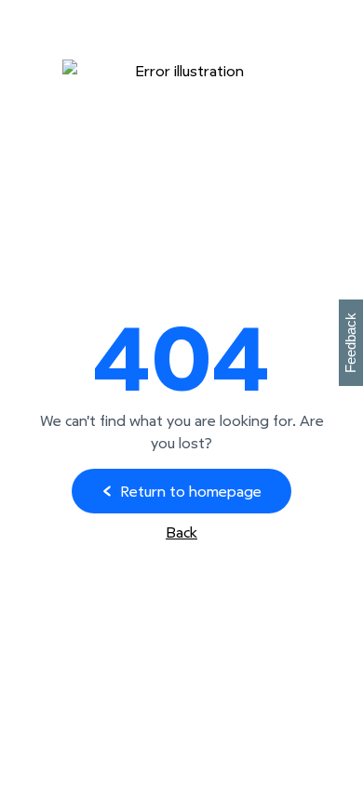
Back (181, 532)
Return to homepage (191, 491)
